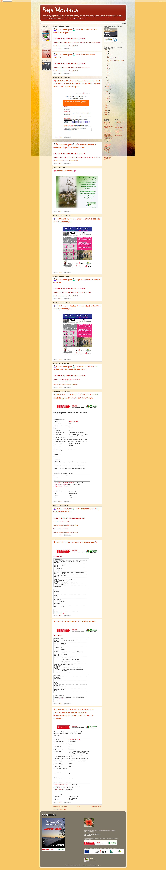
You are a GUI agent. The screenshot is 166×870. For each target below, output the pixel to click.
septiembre (108, 88)
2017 (106, 109)
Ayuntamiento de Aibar (73, 421)
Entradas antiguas (96, 806)
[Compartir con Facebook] (68, 48)
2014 (106, 114)
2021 (106, 53)
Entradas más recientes (60, 806)
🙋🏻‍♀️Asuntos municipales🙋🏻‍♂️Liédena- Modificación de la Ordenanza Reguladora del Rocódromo (74, 146)
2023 (106, 49)
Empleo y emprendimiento (118, 133)
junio (107, 93)
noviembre (108, 84)
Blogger (98, 865)
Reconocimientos (118, 135)
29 (108, 63)
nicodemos (85, 865)
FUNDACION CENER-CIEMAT (74, 739)
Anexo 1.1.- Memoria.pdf (59, 789)
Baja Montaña (60, 10)
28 (108, 65)
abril (107, 96)
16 (108, 70)
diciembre (108, 54)
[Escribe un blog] (66, 48)
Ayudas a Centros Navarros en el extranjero (107, 145)
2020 (106, 103)
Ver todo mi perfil (93, 860)
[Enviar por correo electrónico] (65, 48)
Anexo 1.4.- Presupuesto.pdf (60, 787)
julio (107, 91)
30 (108, 56)
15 (108, 72)
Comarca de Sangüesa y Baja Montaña (118, 130)
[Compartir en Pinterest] (70, 48)
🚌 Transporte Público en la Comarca (119, 122)
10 (108, 75)
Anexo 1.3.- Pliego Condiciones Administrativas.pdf (64, 786)
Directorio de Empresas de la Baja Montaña (119, 124)
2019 (106, 105)
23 (108, 67)
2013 (106, 115)
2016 (106, 110)
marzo (107, 98)
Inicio (78, 806)
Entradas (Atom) (62, 809)
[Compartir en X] (67, 48)
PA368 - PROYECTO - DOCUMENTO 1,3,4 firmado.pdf (64, 482)
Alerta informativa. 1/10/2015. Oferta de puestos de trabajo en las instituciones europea (108, 157)
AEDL (92, 858)
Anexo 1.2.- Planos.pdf (59, 791)
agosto (107, 89)
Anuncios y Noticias (119, 127)
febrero (108, 100)
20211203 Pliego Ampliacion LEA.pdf (61, 784)
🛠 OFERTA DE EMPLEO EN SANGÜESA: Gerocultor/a (74, 621)
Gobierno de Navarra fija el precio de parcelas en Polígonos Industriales (108, 140)
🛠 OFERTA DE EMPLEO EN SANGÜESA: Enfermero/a (75, 542)
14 (108, 73)
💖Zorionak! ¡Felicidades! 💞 (64, 170)
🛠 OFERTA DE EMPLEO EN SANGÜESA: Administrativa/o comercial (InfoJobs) (108, 150)
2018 (106, 107)
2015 (106, 112)
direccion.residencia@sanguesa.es (60, 613)
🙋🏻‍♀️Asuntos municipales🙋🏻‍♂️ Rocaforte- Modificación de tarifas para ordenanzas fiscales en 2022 (75, 368)
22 (108, 68)
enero (107, 101)
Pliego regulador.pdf (58, 486)
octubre (108, 86)
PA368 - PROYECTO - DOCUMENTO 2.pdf (62, 484)
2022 (106, 51)
